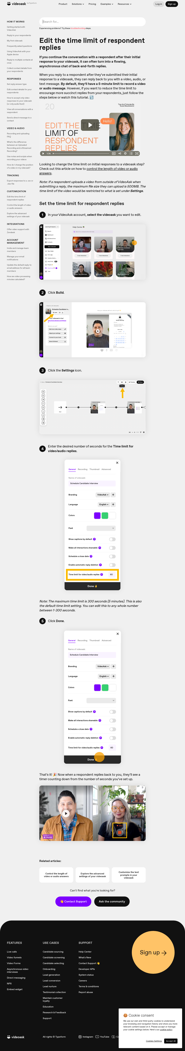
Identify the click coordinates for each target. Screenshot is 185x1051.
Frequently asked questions (19, 46)
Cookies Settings (154, 1041)
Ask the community (112, 901)
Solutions (77, 4)
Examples (106, 4)
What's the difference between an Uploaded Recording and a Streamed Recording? (19, 146)
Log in (159, 3)
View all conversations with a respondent (20, 111)
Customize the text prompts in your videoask (129, 875)
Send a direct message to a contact (19, 119)
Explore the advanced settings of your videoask (18, 215)
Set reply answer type (17, 84)
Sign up (172, 3)
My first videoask (14, 40)
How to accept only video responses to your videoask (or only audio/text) (19, 100)
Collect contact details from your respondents (19, 69)
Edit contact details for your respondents (19, 91)
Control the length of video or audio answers (19, 206)
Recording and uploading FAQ (18, 135)
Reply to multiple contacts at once (20, 61)
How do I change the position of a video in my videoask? (20, 166)
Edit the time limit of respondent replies (16, 198)
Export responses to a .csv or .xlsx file (20, 182)
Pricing (92, 3)
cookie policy (166, 1029)
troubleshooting (78, 28)
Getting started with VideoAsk (16, 28)
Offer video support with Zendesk (18, 231)
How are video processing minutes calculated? (18, 278)
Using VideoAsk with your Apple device (18, 53)
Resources (123, 4)
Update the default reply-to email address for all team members (19, 268)
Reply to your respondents (19, 35)
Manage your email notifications (15, 258)
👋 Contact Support (73, 901)
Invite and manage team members (18, 249)
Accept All (171, 1041)
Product (63, 3)
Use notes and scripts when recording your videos (19, 158)
